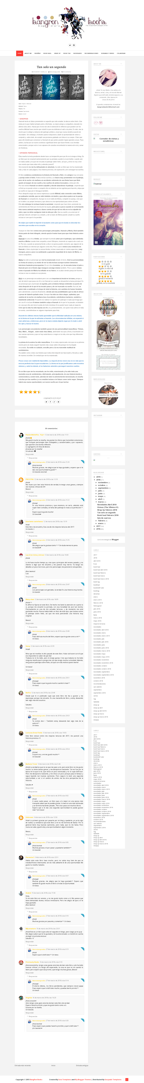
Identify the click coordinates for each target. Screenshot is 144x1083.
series (96, 696)
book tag (97, 582)
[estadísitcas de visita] (108, 139)
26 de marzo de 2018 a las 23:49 (57, 631)
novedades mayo (99, 654)
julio (100, 491)
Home (20, 53)
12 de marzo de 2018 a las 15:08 (56, 555)
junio (100, 493)
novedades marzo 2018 (102, 651)
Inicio (53, 1065)
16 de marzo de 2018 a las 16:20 (44, 998)
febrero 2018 (98, 603)
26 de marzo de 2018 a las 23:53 (57, 716)
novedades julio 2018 (101, 642)
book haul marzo (99, 576)
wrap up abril (98, 708)
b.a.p (95, 564)
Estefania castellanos (34, 521)
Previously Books (32, 962)
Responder (30, 454)
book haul (97, 567)
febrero (101, 520)
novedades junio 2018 (101, 648)
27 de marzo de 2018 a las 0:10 (57, 916)
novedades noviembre (101, 660)
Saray (28, 646)
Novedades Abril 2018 (106, 504)
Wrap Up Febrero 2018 (107, 510)
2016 (98, 529)
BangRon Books (36, 1079)
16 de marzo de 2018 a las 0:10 (51, 962)
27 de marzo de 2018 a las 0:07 (57, 876)
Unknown (29, 817)
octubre (102, 485)
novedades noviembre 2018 (103, 663)
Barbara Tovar (31, 764)
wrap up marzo (99, 714)
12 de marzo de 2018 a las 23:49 (43, 693)
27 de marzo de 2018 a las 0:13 (57, 949)
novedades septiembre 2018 (104, 675)
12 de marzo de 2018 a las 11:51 (56, 435)
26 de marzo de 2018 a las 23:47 (57, 584)
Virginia (29, 998)
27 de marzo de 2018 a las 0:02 (57, 796)
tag (95, 699)
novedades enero (100, 633)
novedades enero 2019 (102, 636)
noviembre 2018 (99, 678)
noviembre (103, 482)
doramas (97, 594)
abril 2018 (97, 561)
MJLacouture (31, 929)
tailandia (96, 702)
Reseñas (38, 53)
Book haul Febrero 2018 (107, 515)
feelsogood (97, 606)
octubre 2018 (98, 681)
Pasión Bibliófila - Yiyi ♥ (35, 435)
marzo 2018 (98, 618)
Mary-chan (30, 599)
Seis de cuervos (104, 518)
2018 (98, 480)
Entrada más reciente (23, 1065)
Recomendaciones (91, 53)
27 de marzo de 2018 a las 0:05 (57, 842)
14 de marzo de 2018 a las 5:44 (49, 764)
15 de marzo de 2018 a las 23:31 (48, 929)
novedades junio (99, 645)
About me (28, 53)
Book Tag (67, 53)
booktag (96, 591)
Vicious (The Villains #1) (107, 507)
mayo (101, 496)
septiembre (103, 488)
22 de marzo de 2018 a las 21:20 (57, 462)
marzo (101, 502)
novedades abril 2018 (101, 630)
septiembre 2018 (100, 693)
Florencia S (30, 857)
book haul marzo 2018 (101, 579)
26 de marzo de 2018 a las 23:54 (57, 749)
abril (100, 499)
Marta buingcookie (38, 462)
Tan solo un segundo (106, 512)
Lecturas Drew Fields (34, 733)
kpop (95, 615)
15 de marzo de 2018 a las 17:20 (43, 893)
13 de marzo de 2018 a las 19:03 (54, 733)
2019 (98, 477)
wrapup (96, 720)
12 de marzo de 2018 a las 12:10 (46, 479)
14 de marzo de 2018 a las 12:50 (45, 817)
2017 (98, 526)
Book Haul (47, 53)
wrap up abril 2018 (100, 711)
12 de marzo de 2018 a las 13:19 (55, 521)
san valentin (98, 687)
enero (101, 523)
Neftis (28, 693)
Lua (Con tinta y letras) (35, 555)
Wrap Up (57, 53)
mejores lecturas (99, 624)
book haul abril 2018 (100, 570)
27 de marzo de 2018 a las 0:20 (57, 1020)
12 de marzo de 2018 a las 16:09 (46, 599)
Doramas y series (107, 53)
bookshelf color (99, 588)
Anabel (28, 893)
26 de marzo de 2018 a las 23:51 (57, 678)
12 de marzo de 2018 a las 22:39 (42, 646)
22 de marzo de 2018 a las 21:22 (57, 500)
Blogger (115, 539)
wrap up (96, 705)
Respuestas (33, 458)
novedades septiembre (102, 672)
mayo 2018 (97, 621)
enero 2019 (98, 600)
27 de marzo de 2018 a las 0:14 (57, 980)
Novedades (77, 53)
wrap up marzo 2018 (101, 717)
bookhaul (97, 585)
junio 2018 (97, 612)
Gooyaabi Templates (113, 1079)
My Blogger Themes (83, 1079)
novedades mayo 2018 (101, 657)
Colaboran (121, 53)
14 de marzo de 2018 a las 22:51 (46, 857)
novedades (97, 627)
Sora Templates (64, 1079)
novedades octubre (100, 666)
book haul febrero (100, 573)
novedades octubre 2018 (102, 669)
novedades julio (99, 639)
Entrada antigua (82, 1065)
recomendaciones (100, 684)
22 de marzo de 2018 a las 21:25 (57, 540)
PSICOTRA (30, 479)
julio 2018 (97, 609)
